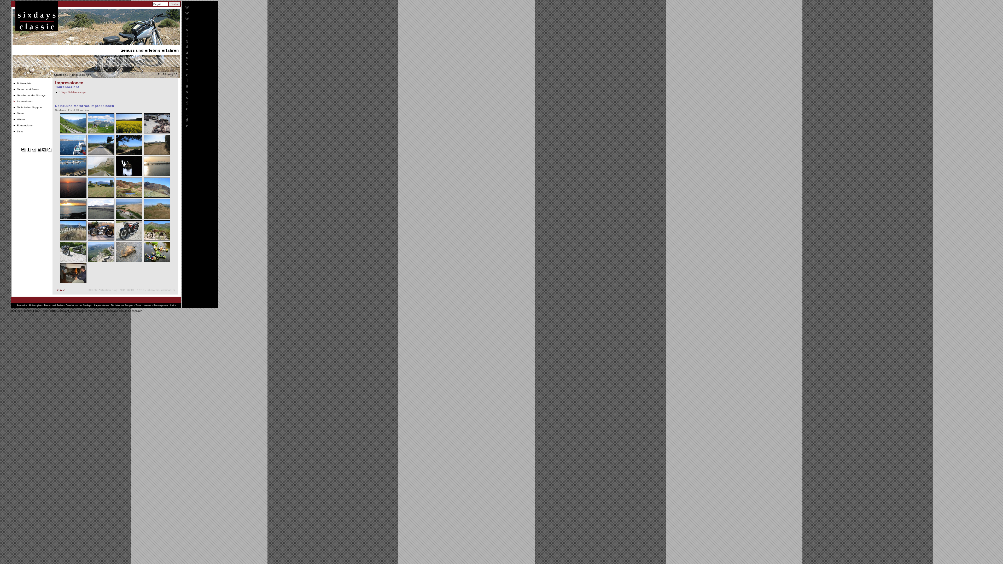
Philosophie (24, 83)
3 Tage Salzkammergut (72, 92)
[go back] (61, 290)
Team (20, 113)
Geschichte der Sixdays (31, 95)
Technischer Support (29, 107)
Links (20, 131)
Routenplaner (25, 125)
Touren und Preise (28, 89)
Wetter (21, 119)
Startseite (61, 74)
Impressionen (25, 101)
